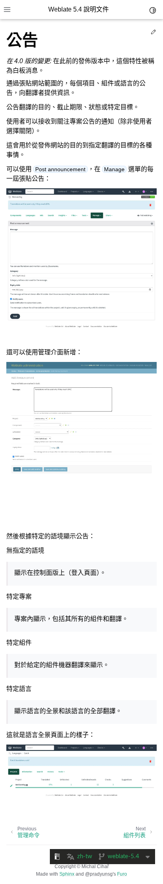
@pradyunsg (99, 874)
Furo (122, 874)
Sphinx (66, 874)
